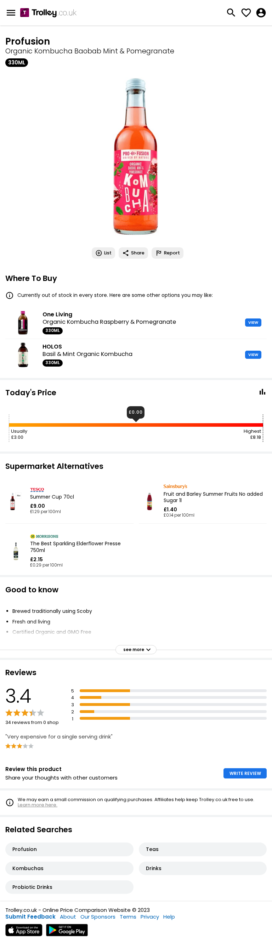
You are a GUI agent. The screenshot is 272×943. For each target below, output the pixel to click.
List (108, 252)
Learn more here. (37, 804)
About (68, 916)
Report (172, 252)
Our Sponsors (97, 916)
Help (169, 916)
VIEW (253, 322)
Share (137, 252)
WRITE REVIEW (245, 773)
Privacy (150, 916)
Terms (128, 916)
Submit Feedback (30, 916)
